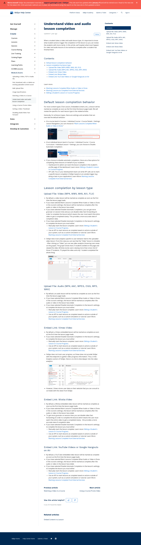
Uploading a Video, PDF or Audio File (23, 78)
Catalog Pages (16, 57)
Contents (109, 28)
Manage (13, 29)
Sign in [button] (127, 13)
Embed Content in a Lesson (54, 520)
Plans (13, 61)
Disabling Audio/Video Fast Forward (21, 114)
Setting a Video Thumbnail (21, 109)
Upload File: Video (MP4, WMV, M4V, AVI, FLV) (116, 33)
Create (13, 34)
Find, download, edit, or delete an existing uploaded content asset (23, 83)
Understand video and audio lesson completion (21, 100)
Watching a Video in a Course (54, 491)
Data (12, 119)
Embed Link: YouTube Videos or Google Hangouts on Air (69, 77)
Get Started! (15, 24)
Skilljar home (16, 539)
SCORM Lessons (17, 69)
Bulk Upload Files (18, 88)
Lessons (14, 42)
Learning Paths (17, 65)
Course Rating (16, 50)
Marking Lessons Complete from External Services (67, 350)
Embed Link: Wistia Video (114, 47)
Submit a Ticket (101, 13)
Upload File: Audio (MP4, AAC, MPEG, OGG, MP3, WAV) (116, 38)
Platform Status (75, 13)
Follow (97, 34)
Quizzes (14, 46)
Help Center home (29, 539)
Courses (14, 38)
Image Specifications (19, 92)
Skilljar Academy (88, 13)
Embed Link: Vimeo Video (114, 43)
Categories (113, 13)
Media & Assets (17, 73)
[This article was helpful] (68, 500)
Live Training (16, 53)
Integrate (14, 124)
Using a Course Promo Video (90, 491)
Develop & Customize (19, 129)
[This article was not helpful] (75, 500)
